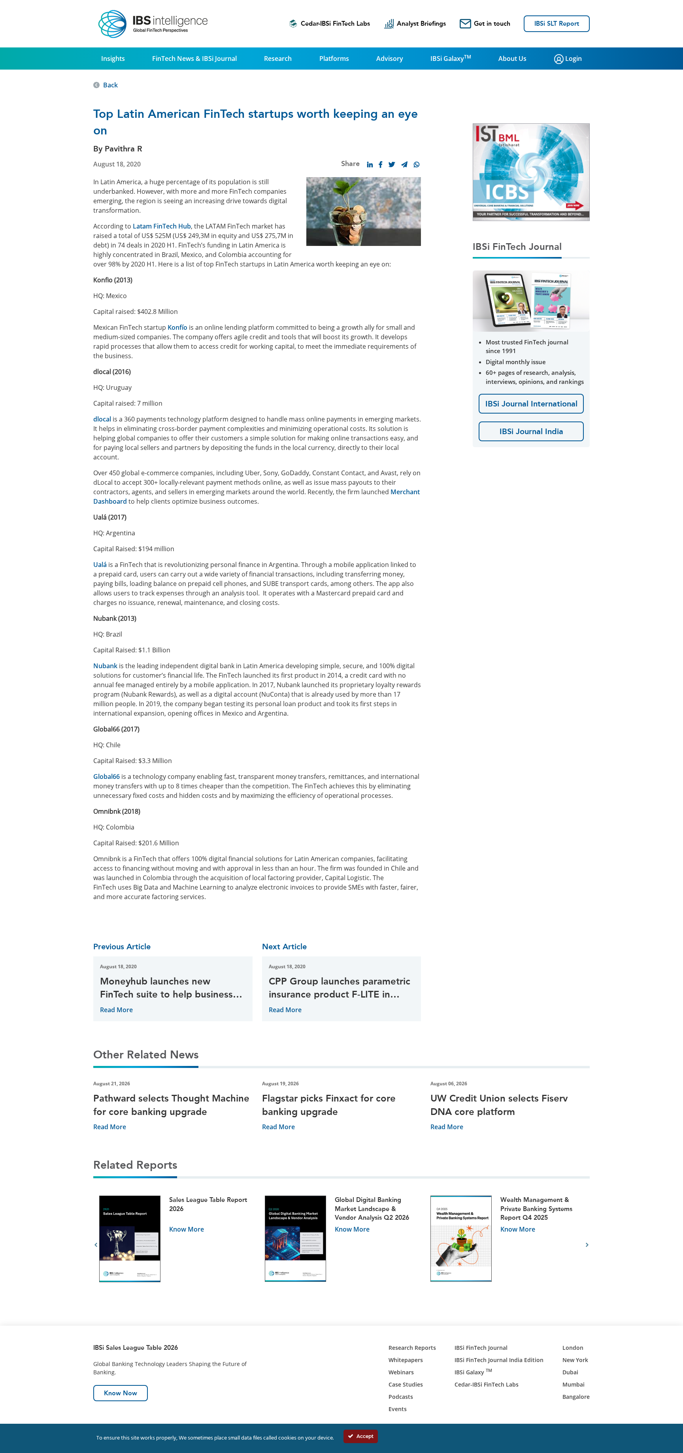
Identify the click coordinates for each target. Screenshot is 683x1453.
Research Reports (412, 1347)
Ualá (100, 564)
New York (575, 1360)
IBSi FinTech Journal (481, 1347)
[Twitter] (391, 164)
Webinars (401, 1372)
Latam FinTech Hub (162, 226)
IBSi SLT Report (556, 23)
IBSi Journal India (531, 431)
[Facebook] (380, 164)
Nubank (105, 665)
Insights (113, 58)
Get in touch (492, 23)
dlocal (102, 419)
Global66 (106, 776)
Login (573, 58)
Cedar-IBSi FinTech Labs (335, 23)
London (572, 1347)
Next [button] (587, 1245)
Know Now (120, 1393)
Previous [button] (95, 1245)
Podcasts (401, 1396)
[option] (176, 1245)
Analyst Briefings (421, 23)
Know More (186, 1229)
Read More (116, 1009)
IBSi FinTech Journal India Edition (499, 1360)
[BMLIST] (531, 171)
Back (110, 85)
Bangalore (576, 1396)
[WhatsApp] (416, 164)
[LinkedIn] (370, 164)
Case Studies (406, 1384)
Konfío (177, 327)
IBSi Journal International (531, 403)
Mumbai (573, 1384)
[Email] (404, 164)
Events (398, 1409)
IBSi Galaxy (450, 58)
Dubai (570, 1372)
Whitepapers (406, 1360)
